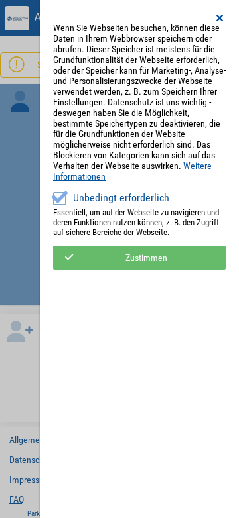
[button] (220, 18)
